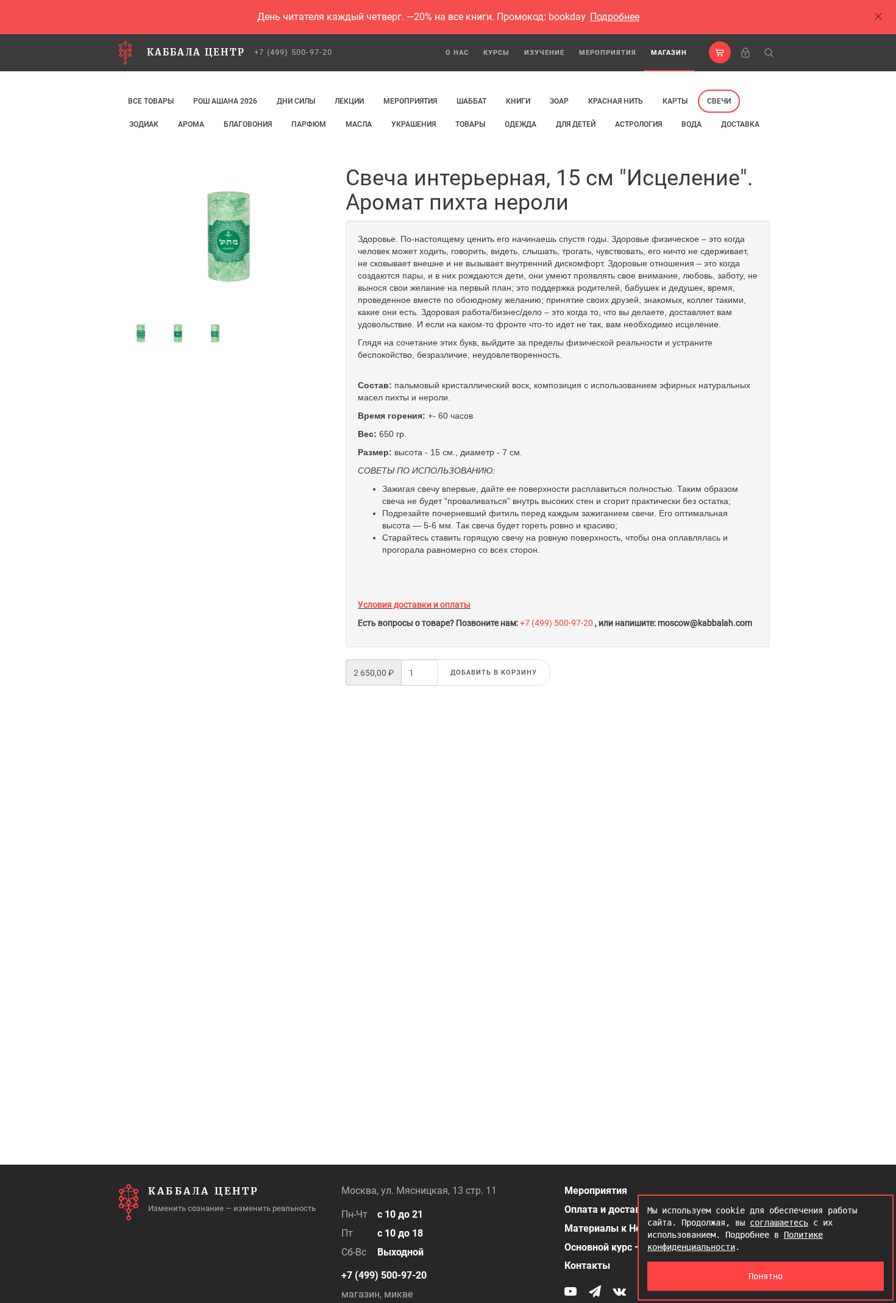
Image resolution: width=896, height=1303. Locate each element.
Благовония (248, 124)
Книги (518, 101)
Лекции (349, 101)
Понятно (765, 1276)
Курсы (496, 53)
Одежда (520, 124)
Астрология (638, 124)
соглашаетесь (779, 1222)
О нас (457, 53)
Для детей (576, 124)
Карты (675, 101)
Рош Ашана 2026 (225, 101)
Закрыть (879, 17)
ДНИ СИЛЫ (296, 101)
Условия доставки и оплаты (414, 604)
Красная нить (615, 101)
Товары (470, 124)
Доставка (740, 124)
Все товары (151, 101)
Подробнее (614, 17)
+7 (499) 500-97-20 (293, 52)
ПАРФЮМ (308, 124)
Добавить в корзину (493, 672)
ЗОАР (559, 101)
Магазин (669, 53)
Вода (691, 124)
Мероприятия (607, 53)
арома (191, 124)
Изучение (544, 53)
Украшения (413, 124)
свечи (719, 101)
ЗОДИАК (143, 124)
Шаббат (471, 101)
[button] (720, 52)
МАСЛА (359, 124)
